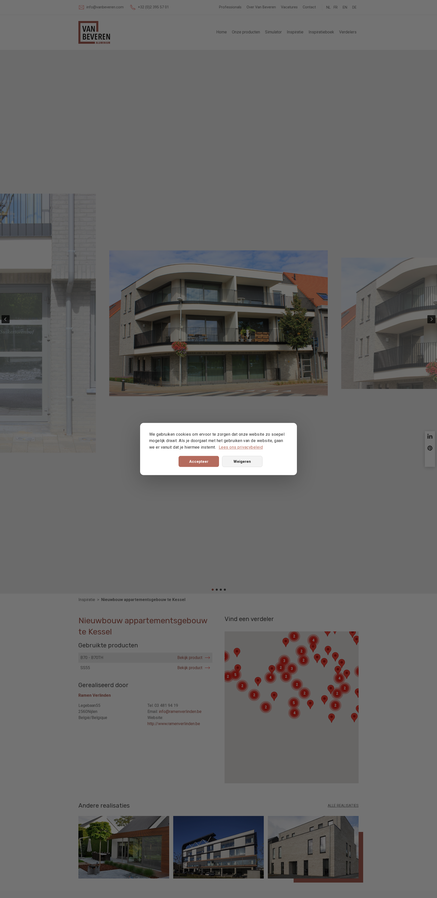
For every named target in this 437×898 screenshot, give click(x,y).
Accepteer (198, 461)
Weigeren (242, 461)
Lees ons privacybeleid (241, 447)
